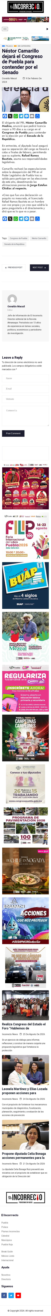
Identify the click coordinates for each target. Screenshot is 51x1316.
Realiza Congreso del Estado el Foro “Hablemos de (24, 1026)
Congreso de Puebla (18, 238)
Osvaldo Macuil (9, 78)
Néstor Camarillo (39, 238)
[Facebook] (4, 1295)
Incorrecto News (10, 1034)
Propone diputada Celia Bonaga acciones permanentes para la (24, 1156)
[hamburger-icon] (5, 29)
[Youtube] (18, 1295)
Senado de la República (14, 244)
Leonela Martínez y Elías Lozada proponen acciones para (24, 1091)
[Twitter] (11, 1295)
